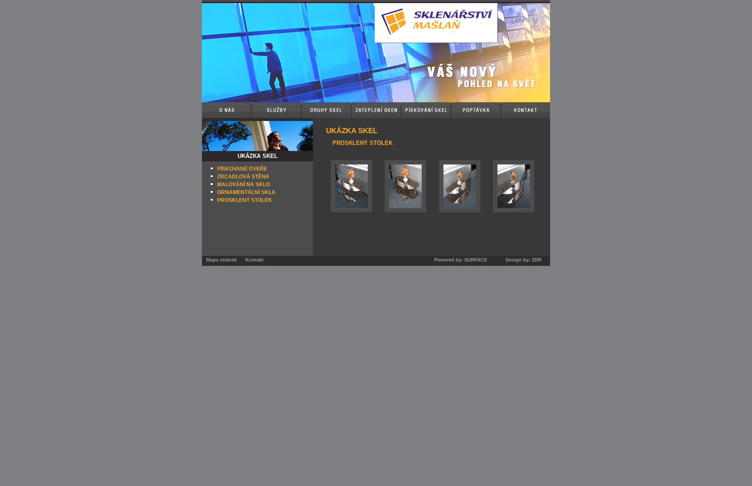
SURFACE (475, 259)
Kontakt (254, 259)
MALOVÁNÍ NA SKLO (243, 184)
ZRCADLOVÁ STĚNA (243, 177)
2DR (536, 259)
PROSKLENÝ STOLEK (244, 200)
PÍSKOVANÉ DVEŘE (242, 169)
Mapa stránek (221, 259)
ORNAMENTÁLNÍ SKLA (246, 192)
